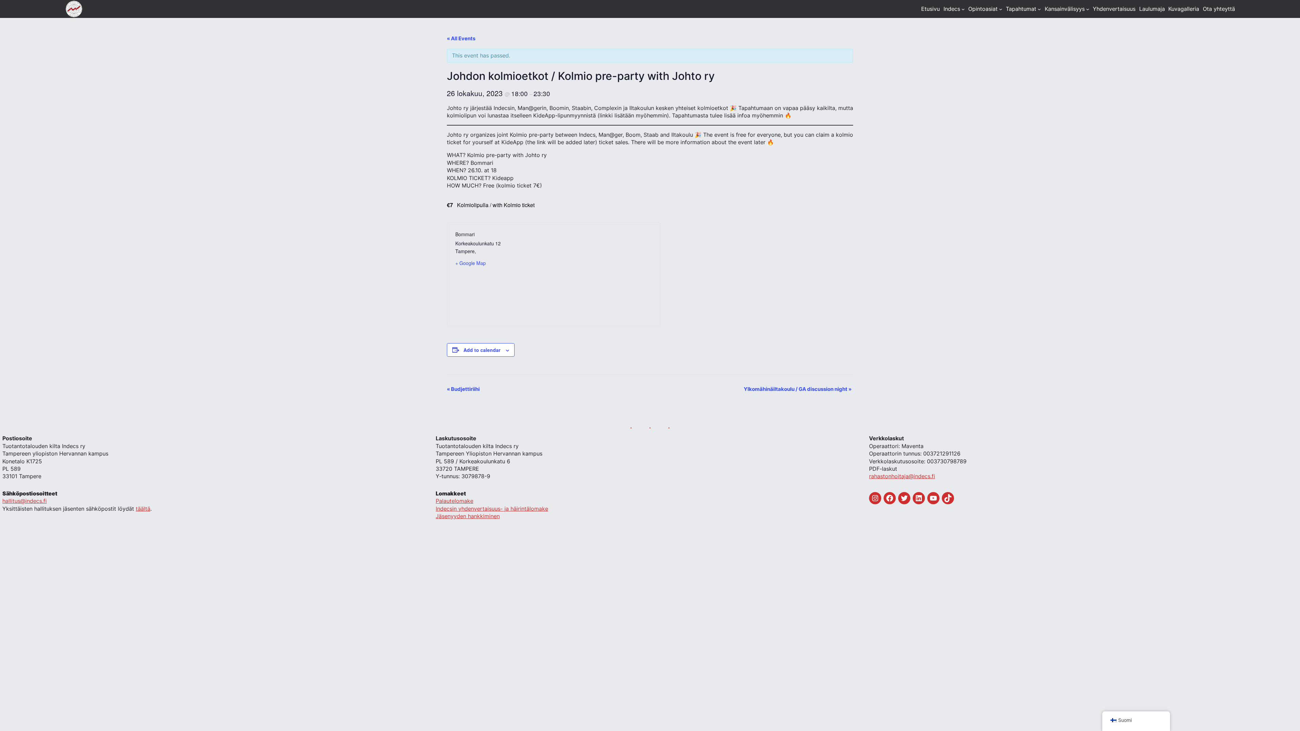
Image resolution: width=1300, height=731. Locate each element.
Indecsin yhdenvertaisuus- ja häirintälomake (492, 508)
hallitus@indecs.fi (24, 500)
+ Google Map (470, 263)
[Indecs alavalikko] (963, 9)
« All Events (461, 38)
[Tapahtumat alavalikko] (1039, 9)
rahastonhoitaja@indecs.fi (902, 476)
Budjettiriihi (463, 389)
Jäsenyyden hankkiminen (468, 516)
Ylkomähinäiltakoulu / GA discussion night (797, 389)
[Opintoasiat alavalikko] (1000, 9)
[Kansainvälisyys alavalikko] (1087, 9)
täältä (143, 508)
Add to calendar (481, 350)
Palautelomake (454, 500)
